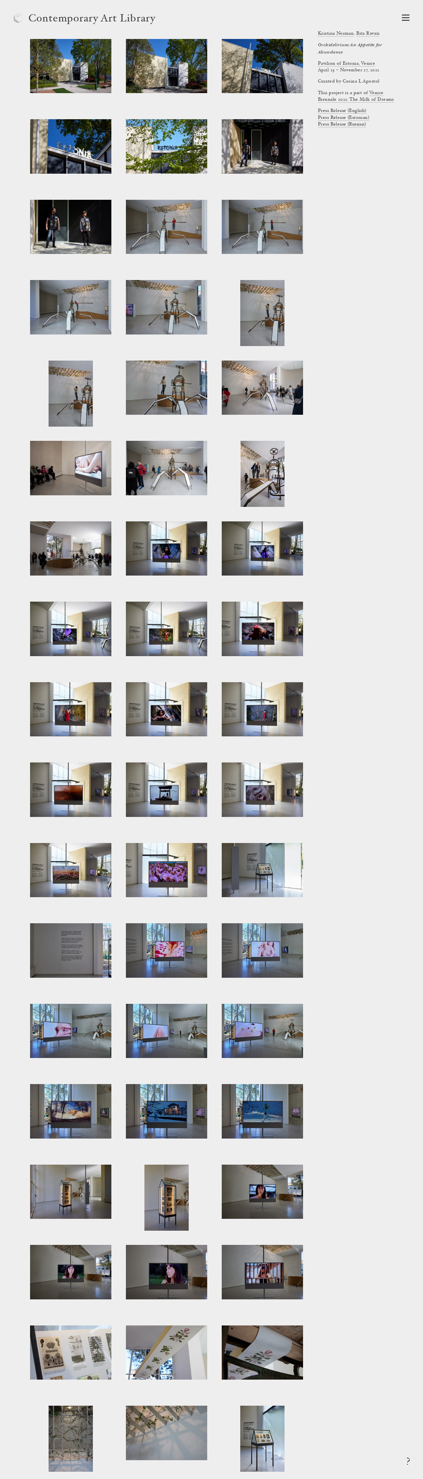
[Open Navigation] (406, 17)
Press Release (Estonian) (343, 118)
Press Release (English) (342, 111)
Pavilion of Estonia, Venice (346, 63)
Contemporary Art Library (92, 19)
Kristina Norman (336, 33)
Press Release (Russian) (342, 124)
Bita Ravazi (368, 33)
